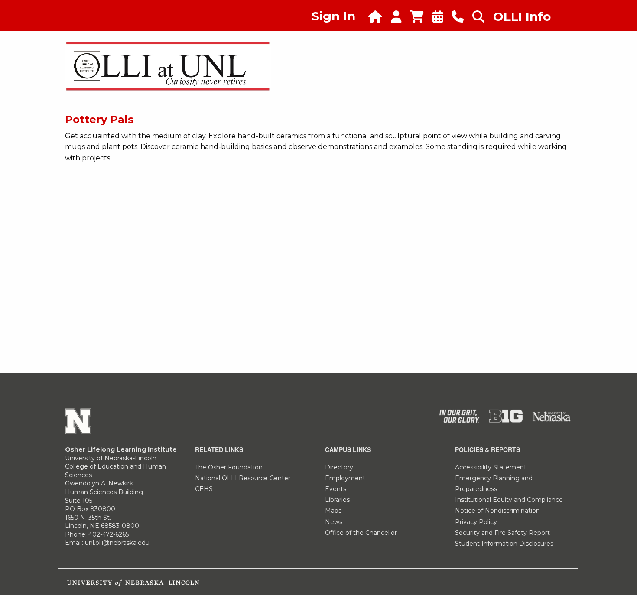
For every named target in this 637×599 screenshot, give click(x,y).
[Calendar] (442, 16)
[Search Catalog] (482, 16)
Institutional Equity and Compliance (509, 500)
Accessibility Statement (490, 467)
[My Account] (400, 16)
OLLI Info (522, 16)
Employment (345, 478)
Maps (333, 510)
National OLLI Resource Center (242, 478)
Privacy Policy (476, 522)
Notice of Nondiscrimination (497, 510)
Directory (339, 467)
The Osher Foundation (229, 467)
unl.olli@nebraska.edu (117, 543)
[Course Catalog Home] (379, 16)
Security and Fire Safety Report (502, 533)
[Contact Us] (462, 16)
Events (335, 489)
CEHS (204, 489)
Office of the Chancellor (361, 533)
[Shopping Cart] (421, 16)
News (333, 522)
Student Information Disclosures (504, 543)
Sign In (333, 16)
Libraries (337, 500)
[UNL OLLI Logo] (168, 66)
